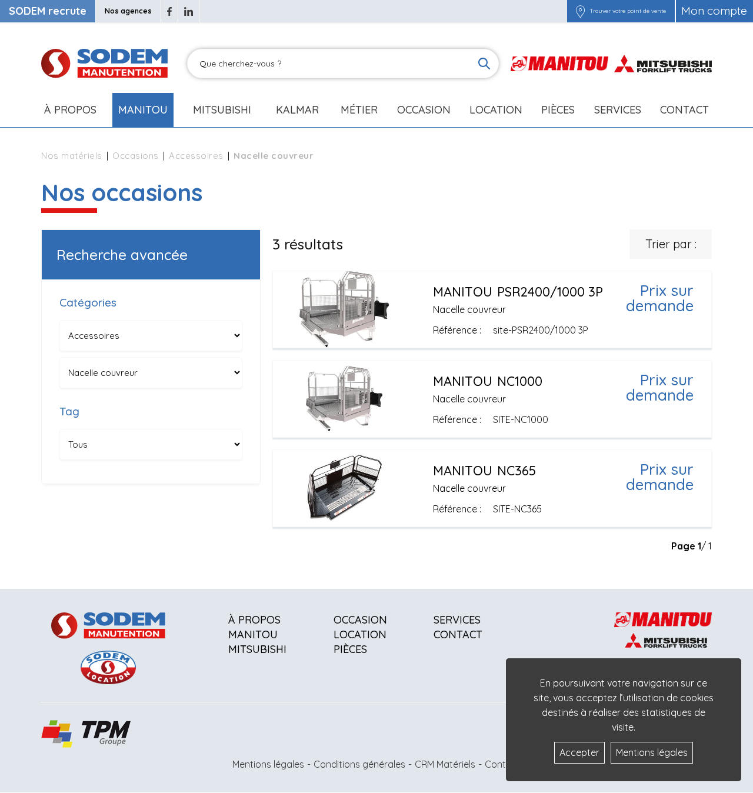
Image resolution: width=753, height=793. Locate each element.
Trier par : (671, 243)
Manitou (143, 109)
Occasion (424, 109)
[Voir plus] (492, 309)
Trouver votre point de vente (627, 11)
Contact (684, 109)
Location (495, 109)
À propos (254, 620)
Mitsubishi (222, 109)
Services (457, 620)
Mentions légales (268, 764)
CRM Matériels (445, 764)
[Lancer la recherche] (484, 63)
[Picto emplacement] (580, 11)
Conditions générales (359, 764)
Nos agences (128, 10)
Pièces (350, 649)
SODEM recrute (47, 11)
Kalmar (297, 109)
